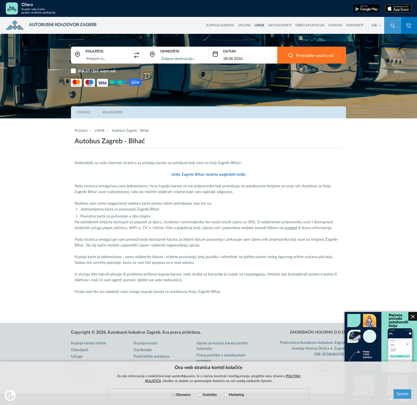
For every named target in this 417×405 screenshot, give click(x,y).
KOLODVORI (112, 112)
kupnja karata (220, 25)
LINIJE (259, 25)
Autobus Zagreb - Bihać (130, 130)
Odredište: (170, 51)
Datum (229, 51)
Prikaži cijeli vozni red (96, 71)
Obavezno (183, 395)
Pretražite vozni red (315, 56)
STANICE (83, 112)
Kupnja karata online (88, 343)
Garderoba (143, 350)
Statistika (210, 395)
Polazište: (94, 51)
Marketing (236, 395)
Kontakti (354, 25)
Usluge (244, 25)
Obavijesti (79, 350)
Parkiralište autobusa (151, 356)
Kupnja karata (145, 343)
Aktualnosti (280, 25)
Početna (81, 130)
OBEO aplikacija (310, 25)
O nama (335, 25)
